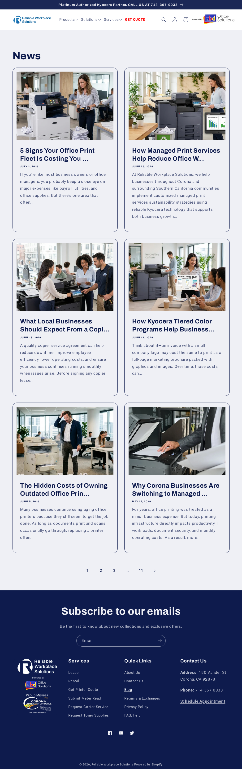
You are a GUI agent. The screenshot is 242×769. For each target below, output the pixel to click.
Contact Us (133, 681)
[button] (69, 19)
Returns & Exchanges (142, 698)
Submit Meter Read (84, 698)
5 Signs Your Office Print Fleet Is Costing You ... (57, 154)
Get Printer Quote (83, 689)
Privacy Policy (136, 707)
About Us (132, 672)
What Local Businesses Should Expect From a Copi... (64, 325)
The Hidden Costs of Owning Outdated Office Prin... (64, 489)
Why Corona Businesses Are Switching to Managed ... (176, 489)
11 (141, 570)
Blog (128, 689)
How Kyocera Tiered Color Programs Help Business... (173, 325)
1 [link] (87, 570)
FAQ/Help (132, 715)
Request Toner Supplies (88, 715)
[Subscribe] (160, 640)
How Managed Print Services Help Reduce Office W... (176, 154)
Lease (73, 672)
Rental (73, 681)
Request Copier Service (88, 707)
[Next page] (154, 570)
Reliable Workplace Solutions (112, 764)
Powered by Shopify (148, 764)
